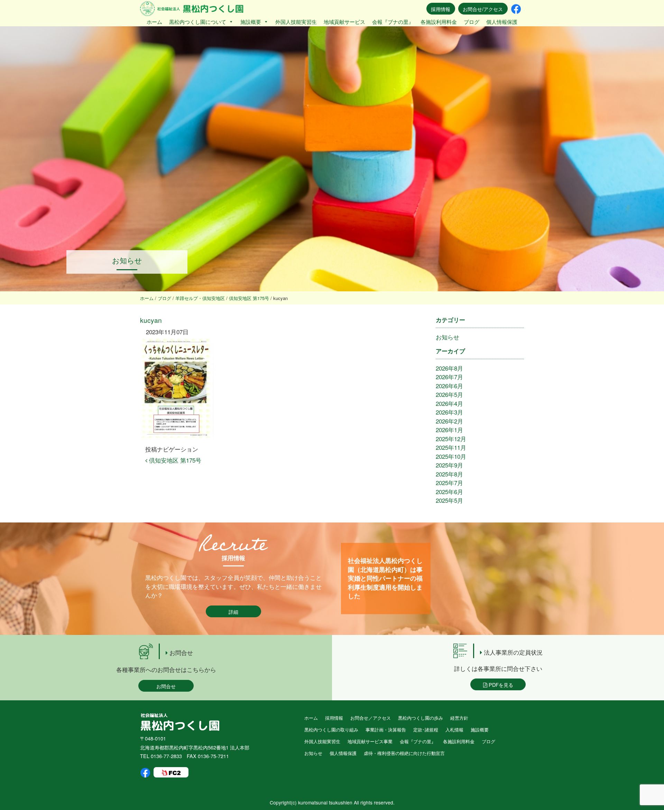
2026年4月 (449, 403)
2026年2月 (449, 421)
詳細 (233, 611)
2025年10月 (451, 456)
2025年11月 (451, 447)
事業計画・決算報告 (386, 729)
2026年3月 (449, 412)
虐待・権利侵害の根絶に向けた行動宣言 (404, 753)
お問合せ (166, 686)
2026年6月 (449, 385)
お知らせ (447, 337)
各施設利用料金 (439, 21)
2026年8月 (449, 368)
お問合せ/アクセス (483, 8)
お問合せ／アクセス (370, 718)
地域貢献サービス (344, 21)
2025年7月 (449, 482)
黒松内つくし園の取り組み (331, 729)
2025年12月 (451, 438)
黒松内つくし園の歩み (420, 718)
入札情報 (454, 729)
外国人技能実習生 (296, 21)
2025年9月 (449, 465)
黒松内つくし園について (197, 21)
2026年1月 (449, 429)
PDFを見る (500, 684)
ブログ (471, 21)
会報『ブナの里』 (393, 21)
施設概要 (250, 21)
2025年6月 (449, 491)
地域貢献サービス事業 (370, 741)
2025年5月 (449, 500)
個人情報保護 (501, 21)
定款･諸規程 (425, 729)
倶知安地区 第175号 (174, 460)
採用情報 (440, 8)
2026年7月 (449, 376)
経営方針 (459, 718)
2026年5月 (449, 394)
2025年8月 (449, 474)
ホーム (154, 21)
